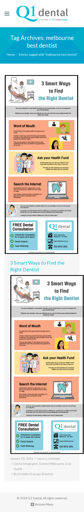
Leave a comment (48, 458)
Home (11, 54)
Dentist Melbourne (51, 464)
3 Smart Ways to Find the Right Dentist (37, 266)
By (33, 474)
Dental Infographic (26, 464)
